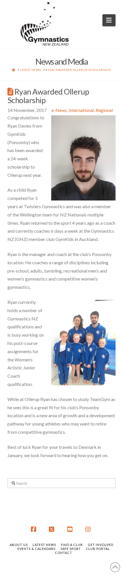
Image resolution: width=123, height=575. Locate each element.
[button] (109, 20)
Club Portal (98, 549)
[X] (52, 529)
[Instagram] (88, 529)
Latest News (44, 545)
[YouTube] (70, 529)
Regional (104, 110)
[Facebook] (34, 529)
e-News (59, 110)
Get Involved (100, 545)
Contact (63, 552)
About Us (19, 545)
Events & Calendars (36, 549)
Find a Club (72, 545)
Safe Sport (70, 549)
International (81, 110)
